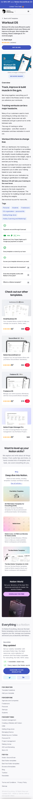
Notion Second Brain (9, 757)
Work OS (5, 750)
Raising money (6, 744)
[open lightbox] (16, 62)
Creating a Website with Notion (12, 723)
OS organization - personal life (13, 211)
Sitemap (4, 786)
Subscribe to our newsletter (16, 671)
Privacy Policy (22, 782)
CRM (3, 726)
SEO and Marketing (8, 747)
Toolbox (4, 773)
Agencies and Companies (10, 700)
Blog (3, 770)
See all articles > (16, 483)
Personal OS (6, 738)
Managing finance (7, 732)
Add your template (8, 693)
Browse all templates (8, 766)
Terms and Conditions (9, 782)
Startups (4, 709)
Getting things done (9, 215)
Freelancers (25, 208)
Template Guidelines (8, 690)
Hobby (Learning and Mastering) (14, 219)
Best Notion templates (9, 760)
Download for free (16, 594)
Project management (8, 741)
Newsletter (5, 776)
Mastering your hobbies (9, 735)
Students (15, 208)
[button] (28, 11)
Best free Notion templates (10, 763)
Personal (6, 208)
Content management (9, 720)
